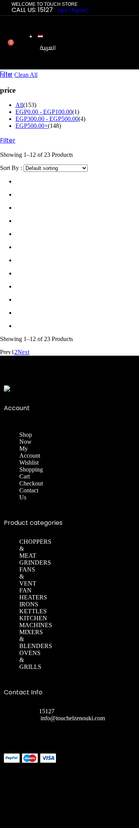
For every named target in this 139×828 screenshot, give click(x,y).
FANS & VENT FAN (27, 580)
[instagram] (125, 754)
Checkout (31, 483)
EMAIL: (30, 718)
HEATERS (33, 597)
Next (23, 352)
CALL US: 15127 (32, 9)
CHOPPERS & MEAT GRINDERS (35, 552)
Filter (6, 74)
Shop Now (25, 438)
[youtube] (133, 754)
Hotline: (29, 711)
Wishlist (29, 462)
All (19, 105)
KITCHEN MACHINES (35, 621)
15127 (46, 711)
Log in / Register (72, 10)
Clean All (25, 74)
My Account (29, 452)
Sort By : (11, 168)
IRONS (28, 604)
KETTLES (33, 611)
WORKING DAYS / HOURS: (57, 725)
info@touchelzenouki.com (73, 718)
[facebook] (117, 754)
